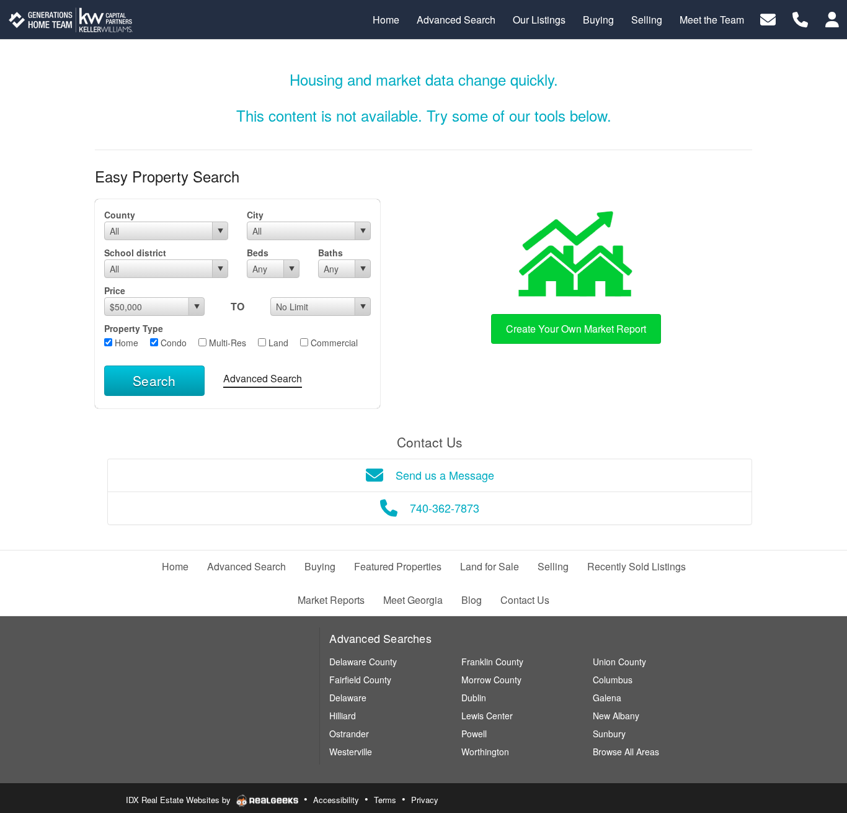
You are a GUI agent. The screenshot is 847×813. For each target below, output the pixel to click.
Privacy (424, 800)
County (119, 215)
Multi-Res (226, 342)
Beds (257, 252)
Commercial (333, 342)
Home (125, 342)
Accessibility (336, 800)
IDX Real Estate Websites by (179, 800)
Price (114, 290)
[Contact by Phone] (800, 18)
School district (135, 252)
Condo (172, 342)
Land (277, 342)
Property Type (133, 328)
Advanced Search (262, 378)
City (255, 215)
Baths (330, 252)
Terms (385, 800)
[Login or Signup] (832, 18)
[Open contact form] (768, 18)
